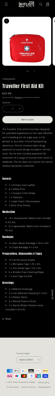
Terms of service (28, 387)
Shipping (18, 97)
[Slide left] (21, 71)
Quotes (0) (52, 294)
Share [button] (8, 318)
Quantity (6, 102)
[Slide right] (34, 71)
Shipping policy (44, 387)
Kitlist (16, 382)
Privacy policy (13, 387)
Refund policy (43, 382)
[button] (6, 4)
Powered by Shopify (27, 382)
